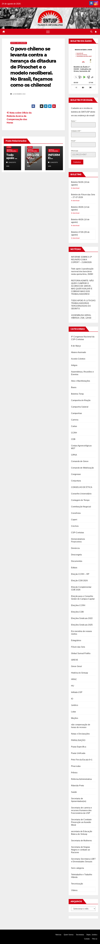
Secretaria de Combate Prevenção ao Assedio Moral (81, 822)
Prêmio (74, 773)
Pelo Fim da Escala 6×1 (81, 760)
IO (72, 699)
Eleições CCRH (78, 605)
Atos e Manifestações (80, 381)
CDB (73, 439)
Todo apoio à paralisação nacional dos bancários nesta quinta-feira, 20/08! (82, 271)
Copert (74, 520)
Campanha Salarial (79, 407)
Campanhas (76, 413)
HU (72, 686)
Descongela (76, 555)
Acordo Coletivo (78, 359)
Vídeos (74, 890)
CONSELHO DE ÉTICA (81, 487)
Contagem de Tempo (80, 500)
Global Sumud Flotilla (80, 653)
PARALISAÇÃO (78, 740)
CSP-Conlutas (77, 533)
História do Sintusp (79, 673)
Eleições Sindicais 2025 (82, 625)
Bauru (73, 387)
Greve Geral (76, 666)
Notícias (58, 935)
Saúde (74, 792)
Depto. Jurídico (91, 935)
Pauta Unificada (78, 753)
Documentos (76, 561)
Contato (87, 939)
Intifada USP (76, 692)
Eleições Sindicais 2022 (82, 618)
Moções (74, 718)
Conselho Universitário (81, 494)
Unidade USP (76, 131)
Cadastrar (77, 162)
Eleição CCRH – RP (80, 574)
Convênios (76, 513)
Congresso (76, 474)
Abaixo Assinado (78, 352)
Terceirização (77, 884)
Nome (73, 121)
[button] (91, 32)
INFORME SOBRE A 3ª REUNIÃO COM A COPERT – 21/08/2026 (81, 259)
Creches (75, 526)
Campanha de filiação (81, 400)
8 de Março (76, 346)
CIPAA (74, 455)
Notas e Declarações (18, 43)
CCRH (74, 433)
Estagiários (76, 640)
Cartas (74, 426)
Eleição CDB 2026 (79, 581)
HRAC (74, 679)
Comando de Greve (79, 461)
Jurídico (74, 705)
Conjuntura (76, 481)
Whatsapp (74, 151)
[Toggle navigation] (48, 32)
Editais (74, 568)
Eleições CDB (77, 612)
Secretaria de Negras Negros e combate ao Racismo (80, 849)
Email (73, 141)
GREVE (74, 660)
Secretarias (80, 935)
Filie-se (94, 939)
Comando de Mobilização (82, 468)
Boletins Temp (77, 394)
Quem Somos (69, 935)
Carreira (74, 420)
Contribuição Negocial (81, 507)
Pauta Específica (78, 747)
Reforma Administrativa (81, 779)
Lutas (9, 147)
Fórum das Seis (78, 647)
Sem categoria (77, 868)
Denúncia (75, 548)
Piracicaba (76, 766)
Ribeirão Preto (77, 786)
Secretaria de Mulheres (81, 841)
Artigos (74, 365)
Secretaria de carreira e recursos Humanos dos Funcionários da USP (81, 810)
